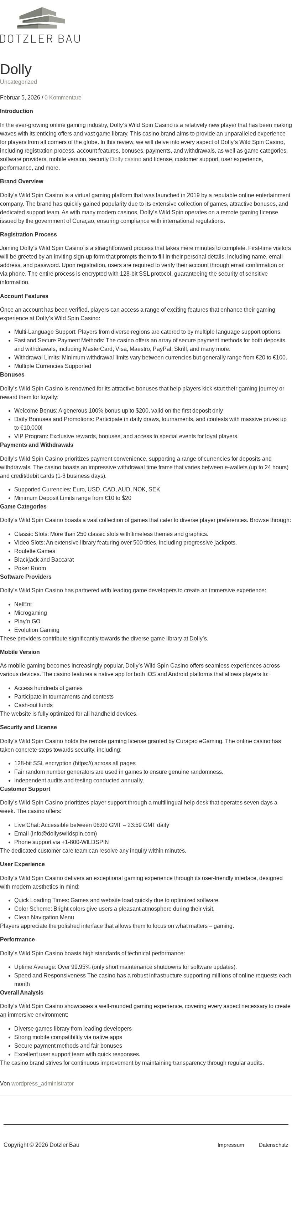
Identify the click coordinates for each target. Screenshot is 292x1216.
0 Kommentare (63, 97)
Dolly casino (125, 159)
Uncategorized (18, 82)
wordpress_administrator (42, 1083)
